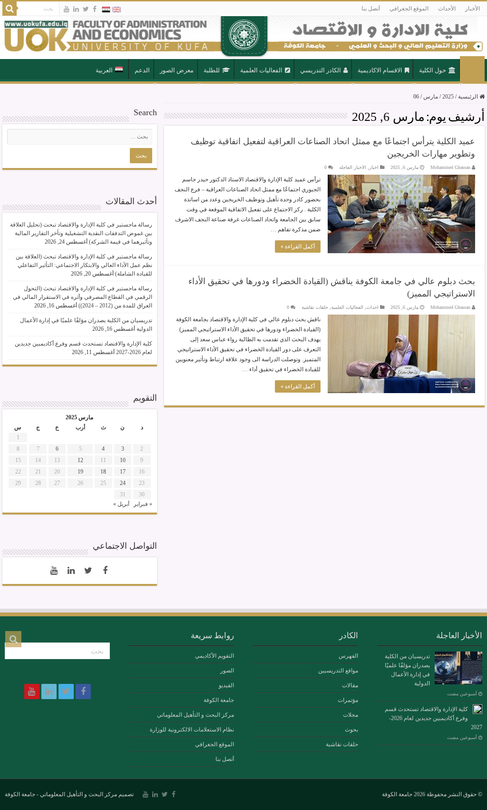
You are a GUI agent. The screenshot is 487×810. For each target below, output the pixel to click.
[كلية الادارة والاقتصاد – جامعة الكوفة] (243, 37)
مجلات (350, 714)
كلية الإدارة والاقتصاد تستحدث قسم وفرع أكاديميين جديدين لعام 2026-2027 (433, 718)
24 (123, 483)
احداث (372, 307)
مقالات (350, 685)
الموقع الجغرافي (409, 8)
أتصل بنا (370, 8)
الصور (227, 670)
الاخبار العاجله (352, 167)
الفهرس (348, 655)
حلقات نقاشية (315, 307)
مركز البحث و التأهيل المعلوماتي (195, 714)
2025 (448, 96)
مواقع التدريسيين (338, 670)
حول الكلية (432, 70)
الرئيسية (472, 69)
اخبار (374, 167)
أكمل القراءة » (298, 246)
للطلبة (212, 70)
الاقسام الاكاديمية (380, 70)
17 (123, 471)
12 (80, 460)
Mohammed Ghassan (450, 167)
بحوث (351, 729)
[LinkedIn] (76, 9)
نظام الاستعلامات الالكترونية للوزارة (192, 729)
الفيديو (226, 685)
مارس (430, 96)
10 (123, 460)
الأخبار (472, 8)
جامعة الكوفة (219, 700)
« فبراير (143, 504)
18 (103, 471)
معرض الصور (177, 70)
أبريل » (121, 504)
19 (80, 471)
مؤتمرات (348, 700)
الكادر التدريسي (320, 70)
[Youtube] (66, 9)
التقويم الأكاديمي (214, 655)
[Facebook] (94, 9)
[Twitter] (86, 9)
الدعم (142, 70)
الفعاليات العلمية (261, 70)
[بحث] (9, 8)
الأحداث (447, 8)
